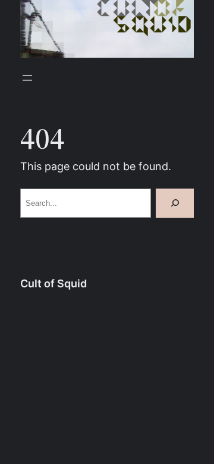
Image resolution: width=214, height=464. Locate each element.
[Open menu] (27, 78)
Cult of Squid (53, 283)
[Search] (175, 203)
